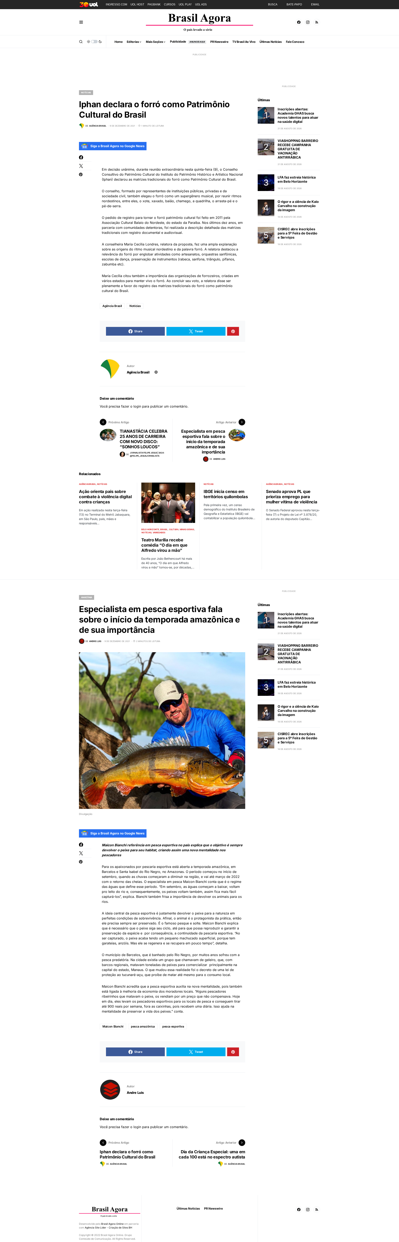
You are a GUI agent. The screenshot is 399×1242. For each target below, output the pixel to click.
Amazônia (86, 597)
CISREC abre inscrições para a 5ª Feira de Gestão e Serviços (297, 233)
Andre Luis (135, 1092)
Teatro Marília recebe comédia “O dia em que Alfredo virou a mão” (164, 545)
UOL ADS (201, 4)
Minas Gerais (187, 529)
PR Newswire (213, 1208)
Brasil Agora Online (112, 1223)
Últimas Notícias (188, 1208)
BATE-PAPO (294, 4)
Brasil (164, 529)
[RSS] (316, 22)
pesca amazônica (143, 1026)
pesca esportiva (173, 1026)
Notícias (86, 92)
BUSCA (272, 4)
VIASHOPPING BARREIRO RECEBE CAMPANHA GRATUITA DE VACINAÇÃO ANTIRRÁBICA (298, 149)
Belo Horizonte (150, 529)
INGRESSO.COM (116, 4)
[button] (81, 22)
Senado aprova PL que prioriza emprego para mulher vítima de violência (291, 496)
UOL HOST (137, 4)
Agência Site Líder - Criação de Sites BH (108, 1227)
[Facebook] (299, 22)
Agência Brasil (112, 306)
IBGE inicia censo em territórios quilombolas (226, 494)
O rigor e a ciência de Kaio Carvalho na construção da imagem (298, 206)
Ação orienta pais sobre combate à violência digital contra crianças (105, 496)
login (137, 406)
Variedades (159, 532)
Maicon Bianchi (112, 1026)
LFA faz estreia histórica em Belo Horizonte (297, 179)
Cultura (174, 529)
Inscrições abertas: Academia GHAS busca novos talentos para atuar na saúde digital (298, 115)
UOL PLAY (185, 4)
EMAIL (315, 4)
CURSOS (169, 4)
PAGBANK (154, 4)
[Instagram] (307, 22)
